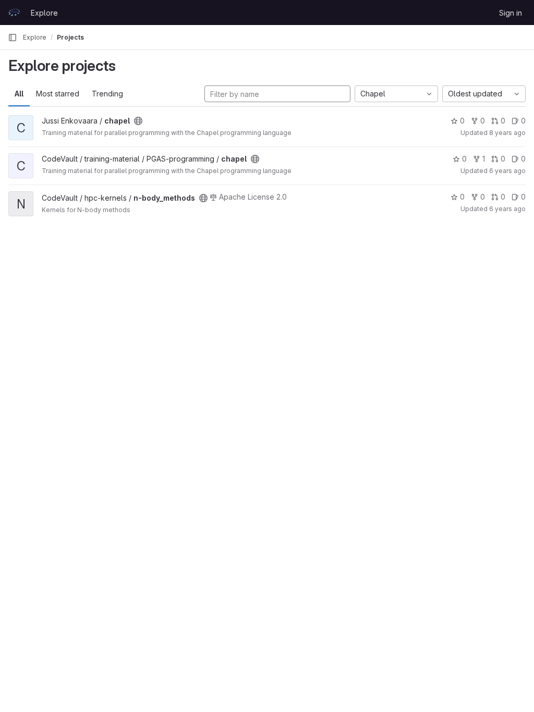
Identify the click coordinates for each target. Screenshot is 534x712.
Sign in (510, 12)
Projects (70, 37)
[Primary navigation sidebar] (12, 37)
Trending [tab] (107, 93)
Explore (44, 12)
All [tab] (19, 93)
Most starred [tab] (57, 93)
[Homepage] (14, 12)
